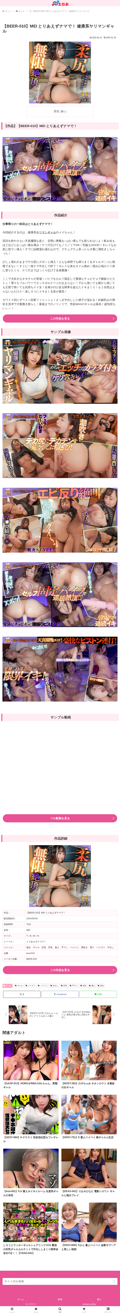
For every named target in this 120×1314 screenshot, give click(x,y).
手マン (75, 986)
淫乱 (84, 986)
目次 (56, 111)
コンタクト (30, 1304)
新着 (60, 1299)
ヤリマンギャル (46, 232)
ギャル (9, 986)
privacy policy (89, 1304)
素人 (93, 986)
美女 (102, 986)
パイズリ (31, 986)
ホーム (21, 1299)
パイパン (44, 986)
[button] (114, 1281)
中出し (55, 986)
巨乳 (65, 986)
